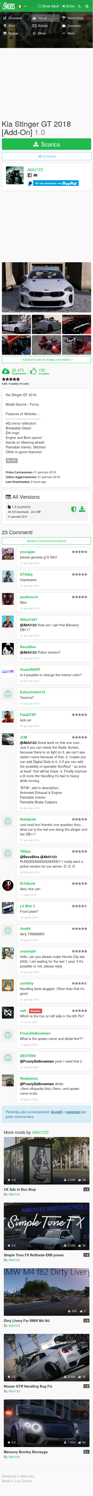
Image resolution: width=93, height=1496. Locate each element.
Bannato (35, 1011)
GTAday (26, 574)
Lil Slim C (27, 905)
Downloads (19, 373)
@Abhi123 (28, 624)
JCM (23, 737)
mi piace (44, 373)
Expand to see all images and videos (46, 359)
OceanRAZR (30, 669)
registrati (73, 1111)
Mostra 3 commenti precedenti (46, 541)
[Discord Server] (35, 174)
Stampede (28, 819)
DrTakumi (27, 883)
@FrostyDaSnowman (37, 1061)
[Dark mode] (79, 6)
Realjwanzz (29, 1078)
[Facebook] (29, 174)
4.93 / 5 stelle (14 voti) (15, 383)
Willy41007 (28, 619)
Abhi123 (35, 169)
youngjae (27, 551)
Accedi (56, 1111)
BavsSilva (28, 646)
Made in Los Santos (17, 1480)
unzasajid (28, 951)
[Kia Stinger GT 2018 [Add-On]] (46, 287)
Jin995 (25, 928)
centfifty (27, 983)
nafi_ (24, 1010)
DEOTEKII (28, 1055)
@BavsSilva (29, 856)
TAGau (25, 851)
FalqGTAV (28, 714)
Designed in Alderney (18, 1476)
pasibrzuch (29, 596)
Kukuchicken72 (32, 692)
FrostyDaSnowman (35, 1033)
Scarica (49, 144)
